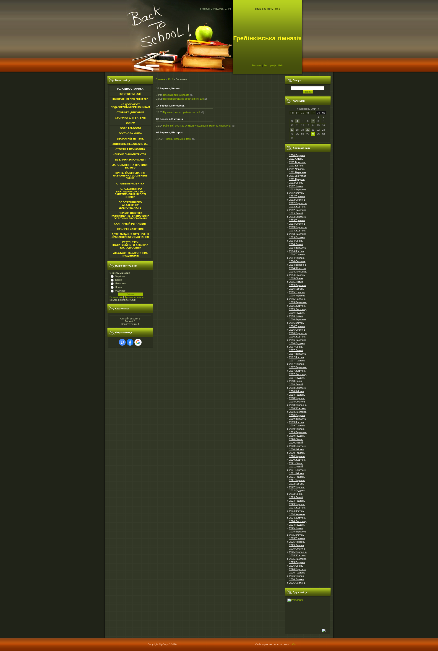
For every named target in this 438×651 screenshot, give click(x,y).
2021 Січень (296, 463)
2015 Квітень (296, 288)
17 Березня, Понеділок (170, 105)
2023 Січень (296, 494)
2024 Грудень (297, 524)
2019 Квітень (296, 422)
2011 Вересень (297, 172)
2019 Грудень (297, 435)
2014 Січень (296, 240)
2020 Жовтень (297, 459)
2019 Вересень (298, 432)
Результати (116, 297)
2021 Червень (297, 480)
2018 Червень (297, 398)
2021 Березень (297, 470)
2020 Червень (297, 456)
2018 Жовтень (297, 408)
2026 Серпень (297, 582)
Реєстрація (269, 65)
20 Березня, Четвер (168, 88)
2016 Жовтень (297, 336)
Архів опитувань (134, 297)
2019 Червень (297, 429)
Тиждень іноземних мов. (177, 138)
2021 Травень (297, 476)
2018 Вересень (298, 405)
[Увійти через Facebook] (130, 342)
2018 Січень (296, 381)
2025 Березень (297, 531)
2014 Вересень (298, 264)
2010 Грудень (297, 155)
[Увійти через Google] (138, 342)
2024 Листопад (297, 521)
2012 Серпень (297, 199)
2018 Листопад (297, 411)
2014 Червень (297, 258)
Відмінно (120, 276)
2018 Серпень (297, 401)
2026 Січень (296, 565)
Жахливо (120, 290)
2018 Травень (297, 394)
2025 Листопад (297, 559)
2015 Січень (296, 278)
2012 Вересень (298, 203)
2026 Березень (297, 569)
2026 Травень (297, 572)
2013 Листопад (297, 234)
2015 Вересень (298, 302)
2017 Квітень (296, 357)
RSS (277, 8)
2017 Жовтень (297, 370)
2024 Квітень (296, 511)
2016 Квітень (296, 323)
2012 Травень (297, 196)
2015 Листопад (297, 309)
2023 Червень (297, 504)
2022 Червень (297, 487)
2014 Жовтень (297, 268)
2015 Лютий (296, 281)
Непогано (120, 283)
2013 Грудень (297, 237)
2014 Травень (297, 254)
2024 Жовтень (297, 517)
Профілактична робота (176, 94)
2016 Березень (297, 319)
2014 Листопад (297, 271)
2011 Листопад (297, 175)
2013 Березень (297, 216)
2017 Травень (297, 360)
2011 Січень (296, 158)
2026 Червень (297, 576)
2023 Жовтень (297, 507)
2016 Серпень (297, 329)
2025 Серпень (297, 548)
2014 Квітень (296, 251)
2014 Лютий (296, 244)
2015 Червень (297, 295)
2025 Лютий (296, 528)
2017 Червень (297, 364)
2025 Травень (297, 538)
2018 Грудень (297, 415)
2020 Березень (297, 446)
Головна (256, 65)
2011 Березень (297, 162)
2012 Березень (297, 189)
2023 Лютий (296, 497)
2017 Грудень (297, 377)
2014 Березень (297, 247)
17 (292, 129)
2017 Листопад (297, 374)
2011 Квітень (296, 165)
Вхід (280, 65)
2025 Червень (297, 541)
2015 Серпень (297, 299)
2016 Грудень (297, 343)
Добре (118, 279)
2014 (170, 79)
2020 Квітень (296, 449)
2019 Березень (297, 418)
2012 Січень (296, 182)
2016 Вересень (298, 333)
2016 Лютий (296, 316)
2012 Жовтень (297, 206)
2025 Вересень (298, 552)
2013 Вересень (298, 227)
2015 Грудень (297, 312)
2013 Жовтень (297, 230)
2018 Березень (297, 387)
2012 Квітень (296, 193)
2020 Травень (297, 452)
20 (307, 129)
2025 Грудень (297, 562)
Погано (119, 287)
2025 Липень (296, 545)
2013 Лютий (296, 213)
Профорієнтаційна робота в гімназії (183, 98)
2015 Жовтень (297, 305)
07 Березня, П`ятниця (169, 119)
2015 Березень (297, 285)
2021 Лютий (296, 466)
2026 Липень (296, 579)
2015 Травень (297, 292)
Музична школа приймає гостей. (182, 112)
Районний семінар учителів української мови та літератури (197, 125)
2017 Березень (297, 353)
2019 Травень (297, 425)
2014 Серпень (297, 261)
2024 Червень (297, 514)
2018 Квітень (296, 391)
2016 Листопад (297, 340)
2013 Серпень (297, 223)
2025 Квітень (296, 535)
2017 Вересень (298, 367)
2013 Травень (297, 220)
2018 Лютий (296, 384)
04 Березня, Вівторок (169, 132)
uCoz (294, 644)
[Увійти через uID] (122, 342)
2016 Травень (297, 326)
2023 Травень (297, 500)
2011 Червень (297, 169)
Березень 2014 (307, 108)
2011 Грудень (297, 179)
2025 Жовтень (297, 555)
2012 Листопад (297, 210)
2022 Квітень (296, 483)
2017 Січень (296, 346)
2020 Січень (296, 439)
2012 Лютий (296, 186)
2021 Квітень (296, 473)
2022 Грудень (297, 490)
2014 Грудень (297, 275)
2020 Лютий (296, 442)
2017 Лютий (296, 350)
